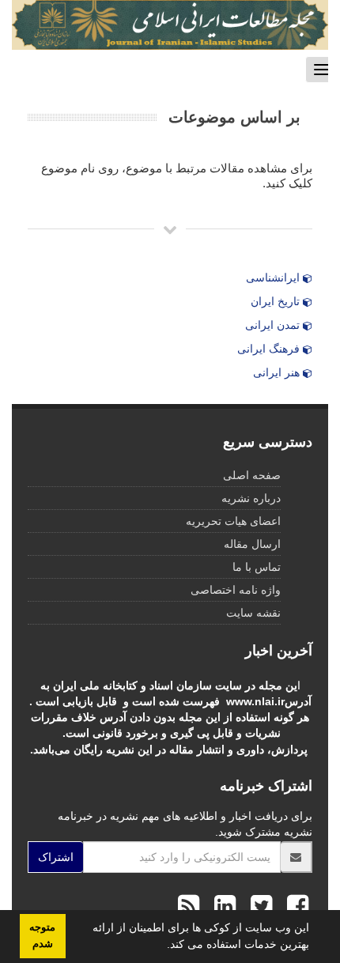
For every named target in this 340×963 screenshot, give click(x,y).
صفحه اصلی (252, 475)
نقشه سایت (253, 612)
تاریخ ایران (277, 301)
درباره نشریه (251, 498)
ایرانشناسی (274, 277)
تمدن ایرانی (274, 325)
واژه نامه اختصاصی (236, 589)
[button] (161, 946)
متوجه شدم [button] (42, 936)
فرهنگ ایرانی (270, 348)
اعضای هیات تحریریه (233, 521)
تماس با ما (256, 567)
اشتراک (56, 857)
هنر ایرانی (278, 372)
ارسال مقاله (252, 544)
